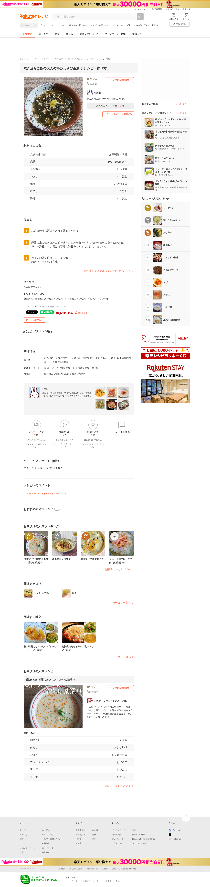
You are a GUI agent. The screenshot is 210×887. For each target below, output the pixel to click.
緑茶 (32, 161)
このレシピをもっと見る (116, 785)
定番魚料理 (80, 834)
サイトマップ (48, 834)
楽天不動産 (117, 834)
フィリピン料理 (96, 25)
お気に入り (173, 19)
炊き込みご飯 (38, 154)
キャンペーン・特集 (115, 34)
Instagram (177, 839)
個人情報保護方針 (76, 869)
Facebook (177, 830)
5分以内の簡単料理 (59, 362)
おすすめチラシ (172, 9)
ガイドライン (48, 848)
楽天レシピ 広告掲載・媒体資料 (124, 869)
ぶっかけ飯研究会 (61, 367)
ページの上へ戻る (186, 817)
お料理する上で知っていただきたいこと (107, 270)
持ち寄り (73, 25)
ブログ (135, 830)
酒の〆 (95, 367)
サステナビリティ (111, 881)
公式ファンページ (89, 34)
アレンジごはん (75, 59)
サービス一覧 (71, 881)
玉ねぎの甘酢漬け (152, 25)
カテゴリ (43, 34)
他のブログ (82, 313)
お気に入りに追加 (121, 80)
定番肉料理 (80, 830)
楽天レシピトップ (28, 59)
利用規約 (46, 843)
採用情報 (105, 869)
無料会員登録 (181, 24)
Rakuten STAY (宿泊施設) (143, 839)
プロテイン (45, 25)
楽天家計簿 (157, 9)
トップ (23, 830)
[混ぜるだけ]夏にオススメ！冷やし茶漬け (50, 679)
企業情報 (62, 869)
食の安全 (136, 34)
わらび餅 (138, 25)
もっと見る (181, 104)
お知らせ (46, 852)
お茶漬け (91, 59)
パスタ (79, 839)
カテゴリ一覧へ (121, 602)
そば (122, 25)
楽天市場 (186, 9)
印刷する (37, 320)
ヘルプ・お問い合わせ (52, 839)
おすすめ (27, 34)
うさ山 (45, 389)
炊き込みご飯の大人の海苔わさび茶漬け (65, 373)
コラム (69, 34)
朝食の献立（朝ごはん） (96, 357)
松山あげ (83, 25)
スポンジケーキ (111, 25)
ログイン (185, 19)
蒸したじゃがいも (59, 25)
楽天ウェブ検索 (139, 834)
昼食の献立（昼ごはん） (68, 357)
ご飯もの (58, 59)
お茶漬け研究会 (81, 367)
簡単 (46, 367)
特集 (22, 852)
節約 (94, 839)
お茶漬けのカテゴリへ (118, 569)
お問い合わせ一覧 (90, 881)
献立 (57, 34)
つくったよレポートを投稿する (118, 114)
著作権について (92, 869)
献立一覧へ (124, 656)
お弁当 (95, 830)
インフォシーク (142, 9)
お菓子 (79, 843)
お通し (129, 25)
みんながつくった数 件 (110, 106)
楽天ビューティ (119, 839)
